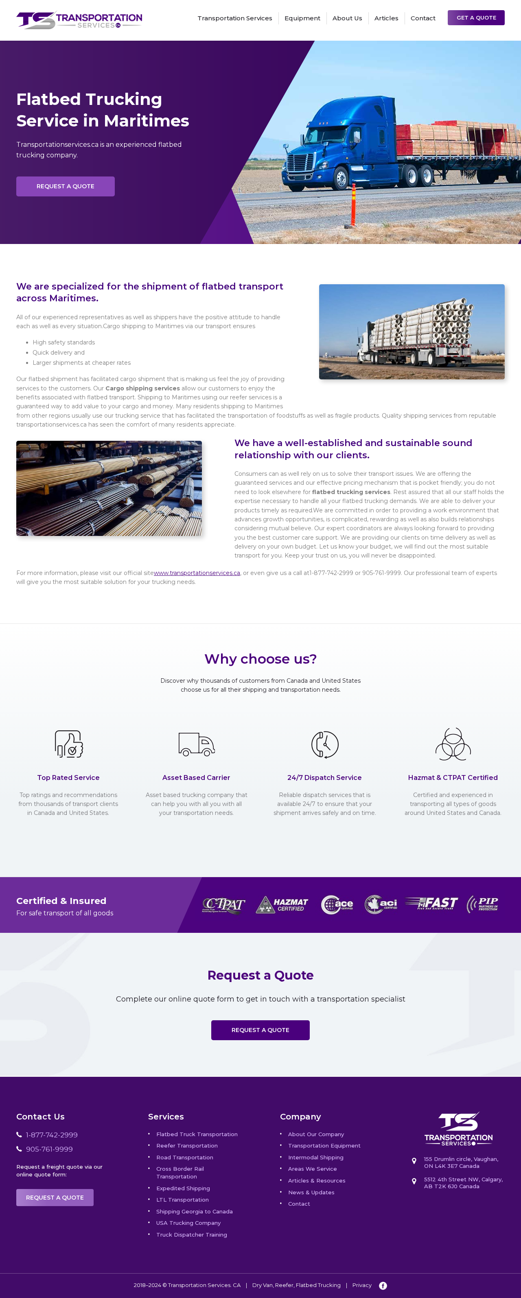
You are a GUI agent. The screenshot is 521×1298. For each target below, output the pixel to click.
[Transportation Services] (79, 14)
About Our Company (316, 1134)
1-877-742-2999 (52, 1135)
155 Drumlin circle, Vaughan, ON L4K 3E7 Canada (461, 1162)
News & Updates (311, 1192)
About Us (347, 18)
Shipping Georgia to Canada (194, 1211)
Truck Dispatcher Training (191, 1234)
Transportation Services (234, 18)
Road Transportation (184, 1157)
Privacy (362, 1285)
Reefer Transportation (187, 1145)
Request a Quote (65, 186)
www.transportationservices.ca (197, 573)
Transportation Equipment (324, 1145)
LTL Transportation (182, 1199)
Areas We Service (312, 1168)
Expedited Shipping (183, 1188)
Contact (423, 18)
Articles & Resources (317, 1180)
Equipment (302, 18)
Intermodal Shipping (316, 1157)
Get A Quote (476, 17)
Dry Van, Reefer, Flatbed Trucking (296, 1285)
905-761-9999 (49, 1149)
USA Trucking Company (188, 1223)
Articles (386, 18)
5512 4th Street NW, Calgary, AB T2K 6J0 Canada (463, 1182)
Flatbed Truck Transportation (197, 1134)
